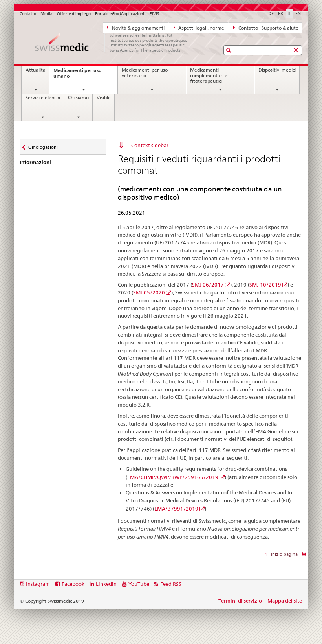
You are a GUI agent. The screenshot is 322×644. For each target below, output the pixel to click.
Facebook (73, 584)
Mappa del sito (284, 601)
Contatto (28, 13)
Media (46, 13)
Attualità (36, 70)
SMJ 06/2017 (208, 284)
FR (280, 13)
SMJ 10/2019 (265, 284)
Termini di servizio (240, 601)
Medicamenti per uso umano (77, 75)
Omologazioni (43, 145)
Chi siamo (78, 97)
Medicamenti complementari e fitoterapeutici (208, 75)
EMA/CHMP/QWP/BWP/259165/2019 (172, 477)
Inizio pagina (284, 554)
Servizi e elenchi (43, 97)
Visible (104, 97)
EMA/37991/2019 (176, 508)
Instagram (38, 584)
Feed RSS (170, 584)
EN (298, 13)
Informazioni (35, 162)
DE (271, 13)
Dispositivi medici (277, 70)
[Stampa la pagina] (304, 556)
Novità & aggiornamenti (138, 28)
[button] (229, 50)
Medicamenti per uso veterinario (145, 72)
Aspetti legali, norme (200, 28)
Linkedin (106, 584)
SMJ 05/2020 (149, 292)
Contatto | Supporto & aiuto (267, 28)
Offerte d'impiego (74, 13)
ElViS (154, 13)
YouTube (138, 584)
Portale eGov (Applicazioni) (120, 13)
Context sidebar (149, 145)
